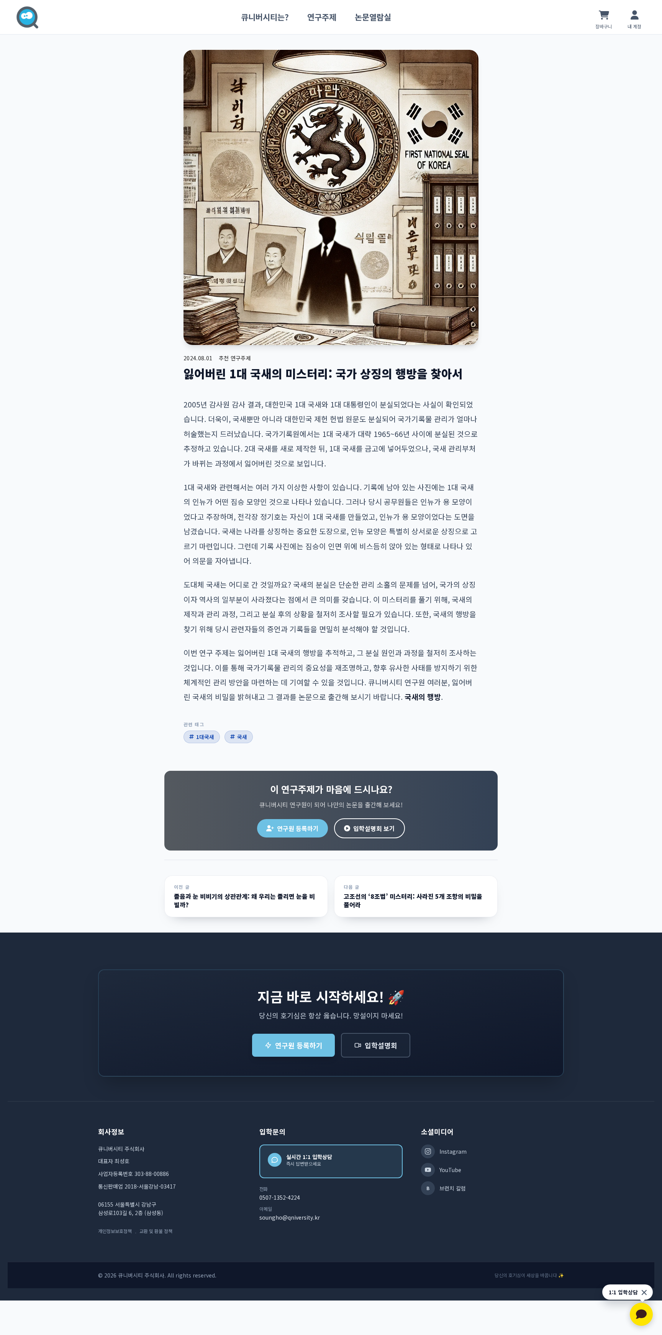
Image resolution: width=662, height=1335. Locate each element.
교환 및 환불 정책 (155, 1231)
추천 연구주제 (235, 358)
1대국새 (205, 737)
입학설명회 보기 (374, 828)
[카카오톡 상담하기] (641, 1314)
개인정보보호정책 (115, 1231)
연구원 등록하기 (298, 828)
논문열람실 (373, 17)
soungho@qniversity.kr (289, 1217)
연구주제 (321, 17)
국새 (242, 737)
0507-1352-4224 (279, 1197)
